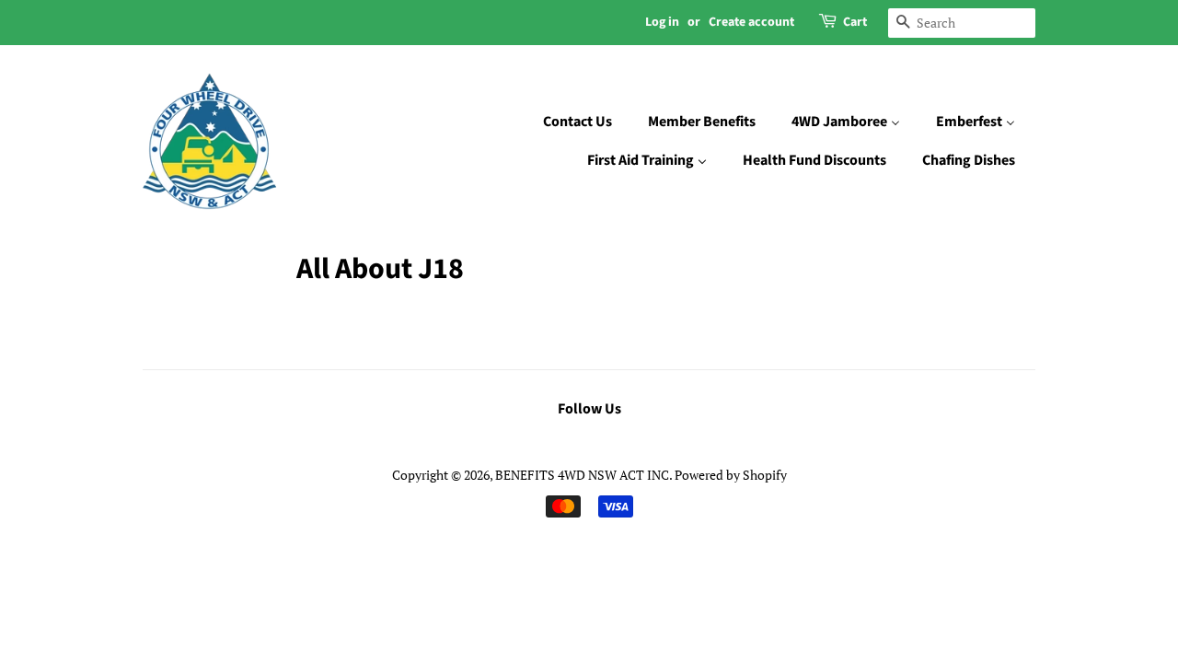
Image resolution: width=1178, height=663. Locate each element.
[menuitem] (586, 122)
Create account (751, 22)
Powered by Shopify (731, 474)
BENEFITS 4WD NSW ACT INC (582, 474)
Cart (855, 22)
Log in (662, 22)
